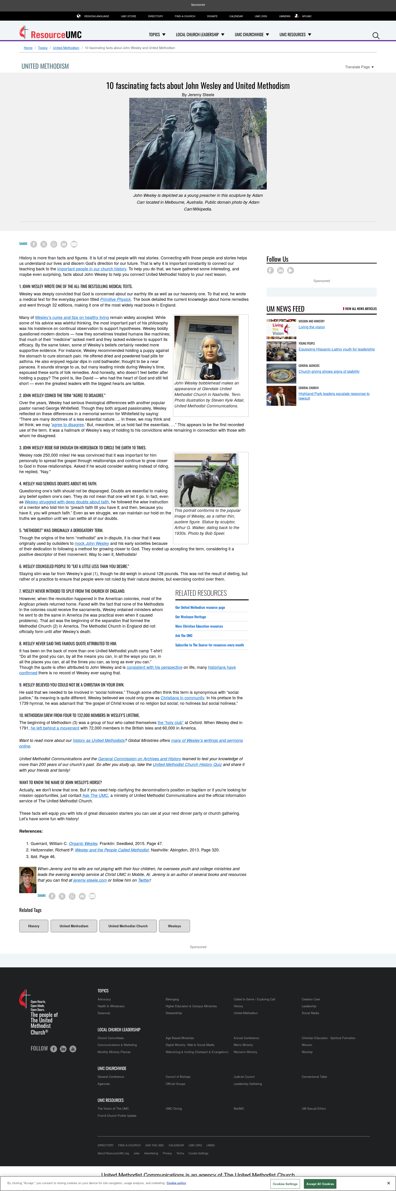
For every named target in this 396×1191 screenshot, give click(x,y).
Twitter (144, 880)
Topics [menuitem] (154, 34)
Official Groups (175, 1083)
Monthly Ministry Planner (114, 1052)
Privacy (167, 1153)
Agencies (104, 1083)
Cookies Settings (285, 1184)
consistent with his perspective (154, 667)
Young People (307, 343)
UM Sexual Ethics (314, 1108)
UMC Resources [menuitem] (293, 34)
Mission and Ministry (311, 321)
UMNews (284, 16)
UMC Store (128, 16)
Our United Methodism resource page (200, 607)
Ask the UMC (154, 1145)
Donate (212, 16)
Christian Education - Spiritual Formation (328, 1038)
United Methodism (66, 48)
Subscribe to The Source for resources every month (209, 644)
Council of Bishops (178, 1076)
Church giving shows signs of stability (329, 371)
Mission (307, 1045)
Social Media (310, 1013)
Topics (42, 48)
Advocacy (104, 999)
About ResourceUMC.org (113, 1153)
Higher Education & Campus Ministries (191, 1006)
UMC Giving (174, 1108)
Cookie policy (176, 1183)
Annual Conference (246, 1038)
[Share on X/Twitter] (43, 244)
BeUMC (239, 1108)
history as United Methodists (99, 740)
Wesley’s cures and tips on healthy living (72, 317)
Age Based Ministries (180, 1038)
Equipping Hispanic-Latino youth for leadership (337, 349)
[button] (376, 35)
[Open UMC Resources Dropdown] (309, 34)
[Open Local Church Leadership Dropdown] (222, 34)
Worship (307, 1052)
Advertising (151, 1153)
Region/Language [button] (96, 16)
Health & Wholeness (111, 1006)
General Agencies (309, 365)
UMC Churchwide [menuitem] (249, 34)
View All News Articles (361, 308)
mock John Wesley (92, 543)
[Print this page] (63, 244)
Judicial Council (244, 1076)
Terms (180, 1153)
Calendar (236, 16)
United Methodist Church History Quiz (187, 764)
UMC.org (261, 16)
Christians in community (182, 697)
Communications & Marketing (117, 1045)
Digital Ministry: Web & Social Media (190, 1045)
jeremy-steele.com (90, 880)
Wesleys (174, 926)
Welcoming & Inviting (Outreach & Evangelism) (197, 1052)
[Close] (389, 1183)
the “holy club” (171, 722)
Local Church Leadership (119, 1029)
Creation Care (311, 999)
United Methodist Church (128, 926)
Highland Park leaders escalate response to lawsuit (334, 396)
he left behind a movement (55, 728)
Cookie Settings (198, 1153)
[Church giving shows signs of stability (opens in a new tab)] (281, 374)
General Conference (111, 1076)
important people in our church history (91, 269)
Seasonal (104, 1013)
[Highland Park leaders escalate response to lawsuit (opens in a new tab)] (281, 396)
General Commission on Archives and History (139, 758)
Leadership (309, 1006)
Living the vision (312, 326)
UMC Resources (111, 1100)
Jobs (137, 1153)
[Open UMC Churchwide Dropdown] (267, 34)
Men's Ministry (243, 1045)
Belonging (172, 999)
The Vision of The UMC (113, 1108)
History (33, 926)
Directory (155, 16)
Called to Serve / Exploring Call (254, 999)
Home (28, 48)
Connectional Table (314, 1076)
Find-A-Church (185, 16)
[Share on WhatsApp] (53, 244)
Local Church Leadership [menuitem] (197, 34)
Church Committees (111, 1038)
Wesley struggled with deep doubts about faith (67, 502)
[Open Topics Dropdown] (163, 34)
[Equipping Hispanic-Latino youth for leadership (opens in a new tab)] (281, 351)
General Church (309, 387)
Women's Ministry (245, 1052)
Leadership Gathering (248, 1083)
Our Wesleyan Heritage (190, 616)
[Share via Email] (74, 244)
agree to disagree (68, 424)
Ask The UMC (183, 635)
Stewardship (174, 1013)
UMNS (210, 1145)
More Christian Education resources (199, 626)
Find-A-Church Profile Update (117, 1115)
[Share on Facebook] (33, 244)
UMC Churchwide (112, 1068)
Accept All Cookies (320, 1184)
